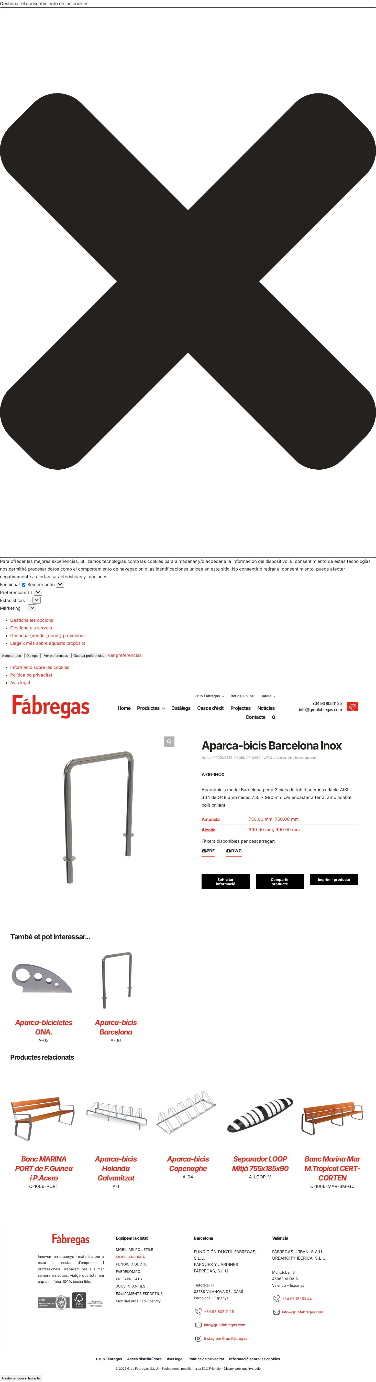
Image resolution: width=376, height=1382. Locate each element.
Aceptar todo (11, 656)
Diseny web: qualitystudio (242, 1368)
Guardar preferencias (88, 656)
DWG (236, 850)
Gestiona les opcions (31, 620)
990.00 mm (261, 829)
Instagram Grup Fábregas (225, 1338)
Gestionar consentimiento (21, 1378)
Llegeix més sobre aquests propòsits (47, 643)
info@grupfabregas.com (320, 709)
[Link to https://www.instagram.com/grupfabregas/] (198, 1338)
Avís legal (20, 682)
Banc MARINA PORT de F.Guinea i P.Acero (44, 1168)
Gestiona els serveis (31, 627)
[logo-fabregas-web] (51, 696)
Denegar (32, 656)
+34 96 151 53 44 (297, 1298)
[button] (188, 283)
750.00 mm (260, 819)
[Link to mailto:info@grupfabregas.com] (198, 1325)
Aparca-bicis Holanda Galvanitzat (116, 1168)
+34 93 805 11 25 (327, 703)
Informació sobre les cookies (39, 667)
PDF (211, 850)
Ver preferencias (56, 656)
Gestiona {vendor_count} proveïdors (47, 635)
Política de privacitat (31, 675)
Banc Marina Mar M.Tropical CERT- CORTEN (332, 1168)
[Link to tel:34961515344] (276, 1298)
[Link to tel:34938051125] (198, 1311)
